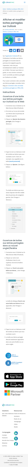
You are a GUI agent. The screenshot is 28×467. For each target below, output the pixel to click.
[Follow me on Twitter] (16, 439)
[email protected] (14, 161)
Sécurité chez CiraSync (8, 440)
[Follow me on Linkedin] (16, 433)
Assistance (17, 416)
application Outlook (11, 56)
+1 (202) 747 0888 (13, 464)
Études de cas (17, 419)
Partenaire (5, 437)
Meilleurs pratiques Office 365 (15, 9)
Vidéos (16, 424)
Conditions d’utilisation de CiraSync (13, 462)
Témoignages (17, 421)
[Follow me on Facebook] (16, 444)
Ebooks (16, 427)
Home (4, 9)
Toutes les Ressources (20, 413)
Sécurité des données (13, 460)
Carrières (4, 445)
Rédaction (4, 443)
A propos (4, 435)
